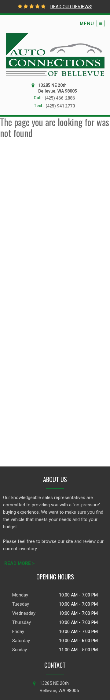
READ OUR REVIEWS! (71, 6)
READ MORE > (19, 563)
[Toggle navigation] (92, 23)
